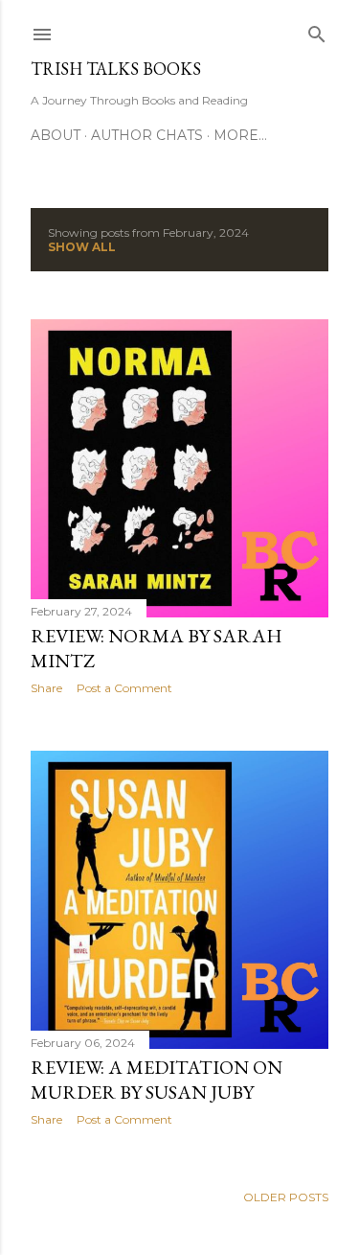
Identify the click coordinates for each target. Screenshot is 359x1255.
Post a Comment (124, 688)
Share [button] (46, 688)
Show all (82, 247)
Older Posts (285, 1197)
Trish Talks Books (116, 69)
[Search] (316, 30)
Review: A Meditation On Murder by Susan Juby (156, 1079)
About (55, 135)
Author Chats (147, 135)
